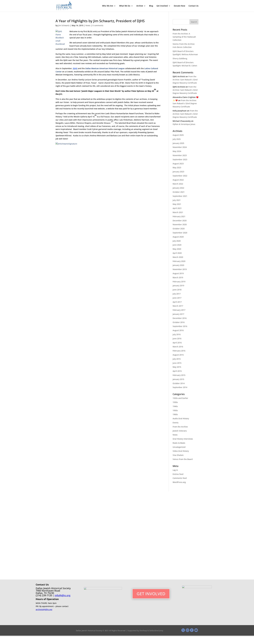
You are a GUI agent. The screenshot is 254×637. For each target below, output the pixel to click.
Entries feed (178, 474)
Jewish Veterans (180, 431)
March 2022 (178, 184)
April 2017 (177, 302)
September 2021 (180, 196)
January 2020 (178, 265)
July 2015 (177, 359)
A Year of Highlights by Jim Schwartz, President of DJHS (100, 21)
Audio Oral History (181, 418)
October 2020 (179, 228)
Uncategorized (179, 447)
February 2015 (179, 375)
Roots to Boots (179, 443)
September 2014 (180, 387)
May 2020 (177, 249)
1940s (175, 406)
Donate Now (179, 6)
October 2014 (179, 383)
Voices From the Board (183, 459)
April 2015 (177, 371)
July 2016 (177, 334)
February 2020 (179, 261)
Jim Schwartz (64, 25)
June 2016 (177, 338)
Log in (175, 470)
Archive (139, 6)
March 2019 (178, 277)
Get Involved (162, 6)
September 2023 (180, 159)
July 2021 (177, 200)
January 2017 (178, 314)
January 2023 (178, 171)
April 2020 (177, 253)
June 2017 (177, 298)
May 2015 (177, 367)
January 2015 (178, 379)
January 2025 (178, 143)
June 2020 (177, 245)
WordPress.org (179, 482)
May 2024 (177, 151)
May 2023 (177, 167)
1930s (175, 402)
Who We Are (107, 6)
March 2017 (178, 306)
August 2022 (178, 180)
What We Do (124, 6)
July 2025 (177, 139)
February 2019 (179, 281)
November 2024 (180, 147)
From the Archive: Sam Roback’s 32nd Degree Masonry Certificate (185, 79)
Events (175, 422)
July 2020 (177, 241)
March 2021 (178, 212)
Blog (151, 6)
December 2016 (180, 318)
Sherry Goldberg (180, 58)
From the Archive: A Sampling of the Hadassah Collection (184, 36)
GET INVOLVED (151, 593)
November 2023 (180, 155)
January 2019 (178, 285)
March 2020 (178, 257)
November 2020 (180, 224)
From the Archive (180, 426)
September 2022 (180, 175)
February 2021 (179, 216)
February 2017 (179, 310)
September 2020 (180, 232)
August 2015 (178, 355)
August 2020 (178, 237)
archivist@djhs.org (44, 609)
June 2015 (177, 363)
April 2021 (177, 208)
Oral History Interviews (183, 439)
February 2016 (179, 350)
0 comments (97, 25)
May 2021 (177, 204)
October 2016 (179, 322)
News (87, 25)
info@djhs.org (62, 595)
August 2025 (178, 135)
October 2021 (179, 192)
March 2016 (178, 346)
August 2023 (178, 163)
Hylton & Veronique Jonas (184, 124)
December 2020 (180, 220)
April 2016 (177, 342)
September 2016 (180, 326)
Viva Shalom (178, 455)
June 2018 (177, 289)
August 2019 (178, 273)
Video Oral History (181, 451)
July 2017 (177, 293)
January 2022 (178, 188)
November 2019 (180, 269)
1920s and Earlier (180, 398)
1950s (175, 410)
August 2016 (178, 330)
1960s (175, 414)
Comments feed (180, 478)
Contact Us (193, 6)
